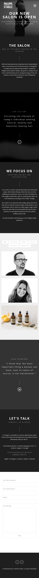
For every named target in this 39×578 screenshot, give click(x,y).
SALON (32, 242)
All (5, 242)
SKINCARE (13, 245)
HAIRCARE (14, 242)
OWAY (24, 242)
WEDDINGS (25, 245)
